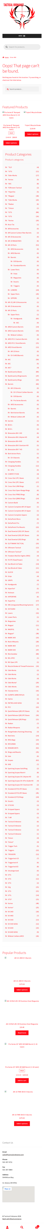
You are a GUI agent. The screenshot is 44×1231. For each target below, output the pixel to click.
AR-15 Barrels (16, 388)
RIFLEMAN (12, 744)
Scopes (10, 760)
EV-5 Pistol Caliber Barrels (23, 392)
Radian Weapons (14, 727)
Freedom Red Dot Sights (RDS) (19, 556)
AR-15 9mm (15, 351)
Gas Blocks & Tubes (15, 568)
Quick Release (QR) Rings (17, 719)
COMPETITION (13, 474)
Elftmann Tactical (14, 548)
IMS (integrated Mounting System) (20, 605)
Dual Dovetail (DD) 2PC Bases (18, 535)
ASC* (9, 368)
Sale (9, 756)
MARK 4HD (12, 646)
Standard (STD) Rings (15, 797)
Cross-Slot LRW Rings (16, 486)
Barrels (13, 257)
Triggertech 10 (13, 858)
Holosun (11, 592)
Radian (10, 723)
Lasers (10, 613)
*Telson (11, 208)
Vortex (10, 903)
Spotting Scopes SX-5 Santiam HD (20, 785)
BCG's (10, 425)
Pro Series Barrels (19, 400)
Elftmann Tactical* (15, 552)
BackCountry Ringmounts (17, 376)
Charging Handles (14, 462)
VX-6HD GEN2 (13, 932)
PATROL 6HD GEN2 (15, 703)
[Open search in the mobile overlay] (22, 47)
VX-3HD (10, 912)
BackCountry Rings (15, 380)
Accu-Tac (11, 224)
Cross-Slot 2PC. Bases (16, 482)
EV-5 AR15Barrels (17, 355)
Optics (10, 699)
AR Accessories (13, 229)
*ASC (9, 184)
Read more (22, 1033)
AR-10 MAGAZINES (14, 241)
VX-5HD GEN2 (13, 924)
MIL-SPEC (11, 658)
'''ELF (10, 167)
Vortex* (10, 907)
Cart (33, 1225)
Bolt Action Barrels (18, 413)
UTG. (9, 895)
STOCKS (11, 805)
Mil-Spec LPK (13, 662)
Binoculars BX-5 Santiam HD (18, 445)
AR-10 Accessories (14, 237)
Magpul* (11, 633)
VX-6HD (10, 928)
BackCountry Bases (15, 372)
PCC (9, 707)
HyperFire (11, 601)
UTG (12, 470)
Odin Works (12, 670)
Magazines (17, 278)
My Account (7, 1227)
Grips (15, 274)
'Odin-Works (12, 175)
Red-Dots (11, 736)
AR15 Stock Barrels (15, 347)
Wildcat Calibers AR (18, 417)
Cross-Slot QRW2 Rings (16, 498)
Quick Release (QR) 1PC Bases (19, 711)
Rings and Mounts (14, 752)
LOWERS (14, 290)
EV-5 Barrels (15, 458)
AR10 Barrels (15, 253)
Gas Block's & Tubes (15, 564)
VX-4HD (10, 916)
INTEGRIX (11, 609)
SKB (9, 764)
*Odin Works (12, 200)
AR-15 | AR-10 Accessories (17, 302)
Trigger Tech (12, 846)
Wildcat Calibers (17, 335)
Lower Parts (15, 270)
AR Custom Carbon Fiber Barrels (19, 233)
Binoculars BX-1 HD (15, 433)
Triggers (16, 286)
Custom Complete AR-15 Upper (19, 511)
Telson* (11, 842)
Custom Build (13, 503)
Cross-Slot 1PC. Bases (16, 478)
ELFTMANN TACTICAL (16, 543)
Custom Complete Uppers (17, 515)
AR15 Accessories (17, 404)
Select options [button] (11, 143)
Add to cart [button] (22, 1080)
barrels (10, 421)
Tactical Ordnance (14, 822)
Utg (9, 887)
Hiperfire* (11, 588)
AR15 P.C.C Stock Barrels (17, 343)
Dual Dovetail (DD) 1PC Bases (18, 531)
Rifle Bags (11, 740)
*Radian (11, 204)
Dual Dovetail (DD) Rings (17, 539)
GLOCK (10, 572)
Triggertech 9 (13, 862)
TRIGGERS (12, 854)
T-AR (10, 817)
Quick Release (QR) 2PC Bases (19, 715)
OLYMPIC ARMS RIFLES (16, 695)
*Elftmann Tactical (15, 188)
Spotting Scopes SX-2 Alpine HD (19, 777)
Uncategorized (13, 871)
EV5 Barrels (17, 261)
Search (22, 1227)
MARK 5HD (12, 650)
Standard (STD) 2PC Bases (17, 793)
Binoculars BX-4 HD (15, 441)
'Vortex (10, 179)
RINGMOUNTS (13, 748)
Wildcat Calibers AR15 (16, 936)
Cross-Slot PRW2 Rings (16, 494)
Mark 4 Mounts (13, 642)
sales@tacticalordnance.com (13, 1155)
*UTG (10, 212)
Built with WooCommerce (11, 1219)
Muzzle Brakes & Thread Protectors (21, 666)
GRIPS (10, 580)
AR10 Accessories (17, 249)
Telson (10, 838)
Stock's (16, 282)
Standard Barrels (19, 265)
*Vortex (10, 220)
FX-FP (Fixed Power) (15, 560)
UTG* (10, 899)
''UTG (10, 171)
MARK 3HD (12, 638)
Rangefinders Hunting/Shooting (20, 732)
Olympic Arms (13, 691)
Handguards (17, 318)
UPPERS (14, 298)
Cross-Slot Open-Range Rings (19, 490)
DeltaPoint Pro (13, 523)
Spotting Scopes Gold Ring (17, 768)
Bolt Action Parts (14, 453)
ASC (17, 323)
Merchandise (12, 654)
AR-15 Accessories (14, 306)
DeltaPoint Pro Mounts (16, 527)
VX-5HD (10, 920)
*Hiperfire (11, 192)
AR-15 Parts (12, 310)
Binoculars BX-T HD (15, 449)
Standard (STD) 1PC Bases (17, 789)
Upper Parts (15, 294)
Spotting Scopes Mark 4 (16, 772)
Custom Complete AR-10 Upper (19, 507)
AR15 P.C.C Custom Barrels (17, 339)
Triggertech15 (13, 866)
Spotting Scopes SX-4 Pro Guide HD (20, 781)
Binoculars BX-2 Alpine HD (17, 437)
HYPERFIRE (12, 597)
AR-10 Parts (12, 245)
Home (7, 57)
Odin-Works (12, 687)
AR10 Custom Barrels (15, 327)
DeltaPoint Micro (14, 519)
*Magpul (11, 196)
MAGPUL (11, 629)
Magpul (10, 625)
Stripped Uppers (14, 809)
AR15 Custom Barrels (15, 331)
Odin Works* (12, 683)
